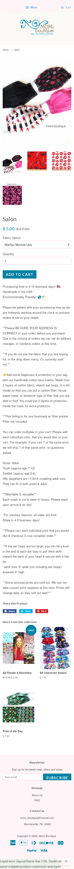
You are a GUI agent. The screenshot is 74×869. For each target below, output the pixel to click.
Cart (68, 7)
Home (6, 49)
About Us (37, 795)
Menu (33, 7)
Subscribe (57, 778)
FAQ (37, 800)
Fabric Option (12, 237)
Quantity (8, 254)
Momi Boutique (47, 836)
